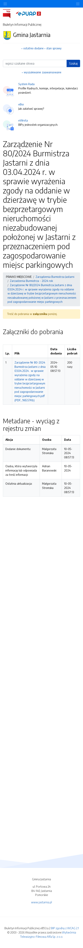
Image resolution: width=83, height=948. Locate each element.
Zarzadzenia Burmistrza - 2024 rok (31, 280)
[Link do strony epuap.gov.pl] (28, 13)
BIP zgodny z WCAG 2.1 (65, 928)
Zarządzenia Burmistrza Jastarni (55, 276)
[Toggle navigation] (78, 4)
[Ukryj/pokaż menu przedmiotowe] (5, 4)
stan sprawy (54, 48)
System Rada (26, 84)
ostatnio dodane (33, 48)
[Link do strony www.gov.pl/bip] (9, 13)
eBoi (21, 104)
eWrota (23, 120)
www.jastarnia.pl (41, 902)
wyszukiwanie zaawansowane (42, 72)
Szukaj (73, 63)
